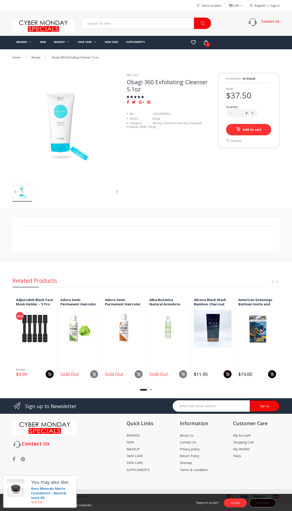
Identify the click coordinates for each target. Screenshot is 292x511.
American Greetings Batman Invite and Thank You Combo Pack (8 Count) (255, 306)
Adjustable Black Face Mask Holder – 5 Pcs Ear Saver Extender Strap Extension (34, 306)
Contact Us (188, 442)
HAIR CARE (135, 456)
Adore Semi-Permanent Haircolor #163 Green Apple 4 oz (78, 306)
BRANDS (133, 435)
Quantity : (232, 107)
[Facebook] (128, 102)
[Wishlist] (193, 42)
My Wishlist (241, 449)
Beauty (35, 57)
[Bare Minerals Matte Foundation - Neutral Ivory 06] (15, 488)
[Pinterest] (148, 102)
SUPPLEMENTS (138, 470)
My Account (242, 435)
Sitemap (186, 463)
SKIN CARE (135, 463)
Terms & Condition (194, 470)
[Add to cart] (50, 374)
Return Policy (189, 456)
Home (17, 57)
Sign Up (265, 406)
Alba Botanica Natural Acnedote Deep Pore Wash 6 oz (167, 304)
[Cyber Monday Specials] (43, 31)
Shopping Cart (243, 442)
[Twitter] (134, 102)
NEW (130, 442)
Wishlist (236, 141)
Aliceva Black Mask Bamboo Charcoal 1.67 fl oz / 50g (210, 304)
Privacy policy (190, 449)
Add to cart (252, 129)
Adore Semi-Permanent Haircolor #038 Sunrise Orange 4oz (123, 306)
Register (260, 5)
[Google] (141, 102)
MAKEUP (133, 449)
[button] (136, 97)
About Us (186, 435)
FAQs (237, 456)
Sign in (274, 5)
